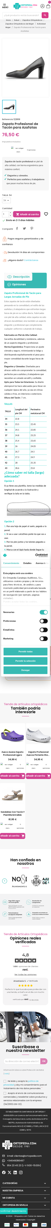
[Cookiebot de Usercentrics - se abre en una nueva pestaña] (36, 555)
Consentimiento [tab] (11, 563)
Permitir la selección (25, 661)
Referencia (7, 119)
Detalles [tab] (27, 563)
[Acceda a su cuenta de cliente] (42, 6)
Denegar (25, 670)
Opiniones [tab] (19, 284)
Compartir (17, 228)
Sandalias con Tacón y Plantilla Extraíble (13, 813)
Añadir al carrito (27, 214)
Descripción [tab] (21, 277)
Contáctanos (31, 260)
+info (6, 1073)
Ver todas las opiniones (25, 974)
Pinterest (32, 228)
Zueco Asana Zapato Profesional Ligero (13, 753)
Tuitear (24, 228)
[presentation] (4, 880)
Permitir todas (26, 651)
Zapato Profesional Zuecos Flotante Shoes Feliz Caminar (38, 754)
